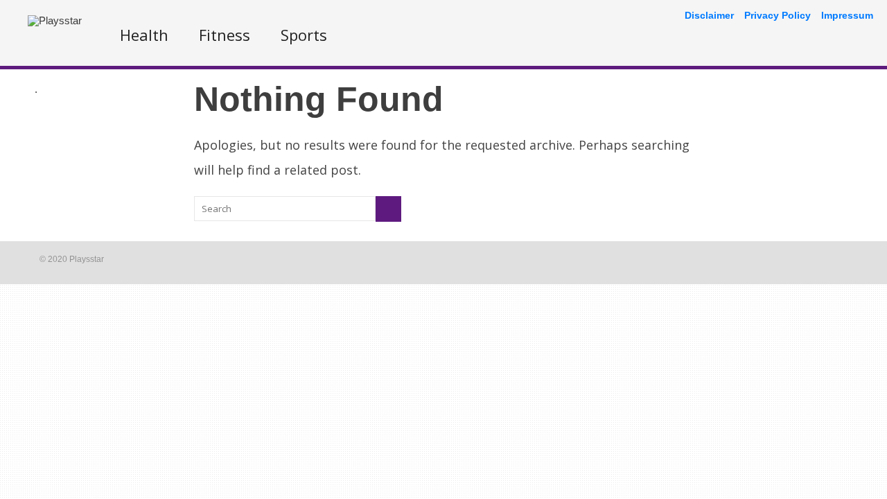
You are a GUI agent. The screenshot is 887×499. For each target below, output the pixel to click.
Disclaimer (709, 15)
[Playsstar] (55, 20)
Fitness (224, 34)
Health (144, 34)
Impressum (847, 15)
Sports (304, 34)
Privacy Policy (777, 15)
